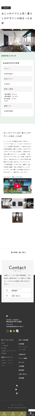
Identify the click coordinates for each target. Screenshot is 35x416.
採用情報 (21, 378)
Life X (3, 365)
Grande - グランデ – (7, 360)
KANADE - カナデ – (7, 363)
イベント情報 (23, 358)
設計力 (3, 343)
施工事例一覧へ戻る (18, 252)
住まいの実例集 (23, 340)
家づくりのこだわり (7, 340)
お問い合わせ (23, 374)
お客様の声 (22, 354)
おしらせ (21, 362)
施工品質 (3, 348)
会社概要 (21, 344)
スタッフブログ (23, 347)
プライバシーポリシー (17, 405)
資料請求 (21, 370)
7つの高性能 (4, 345)
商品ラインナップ (6, 357)
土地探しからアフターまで (8, 350)
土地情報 (21, 366)
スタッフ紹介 (22, 349)
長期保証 (3, 353)
